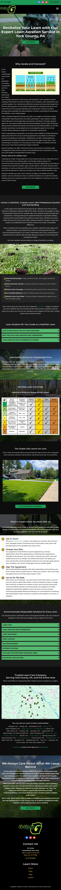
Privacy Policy (47, 886)
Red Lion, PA (51, 733)
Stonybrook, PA (24, 738)
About (30, 868)
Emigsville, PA (39, 729)
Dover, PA (47, 726)
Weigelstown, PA (52, 738)
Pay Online (55, 2)
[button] (3, 479)
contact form (18, 541)
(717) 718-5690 (5, 2)
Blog (30, 874)
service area (43, 747)
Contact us (41, 306)
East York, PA (27, 729)
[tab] (30, 331)
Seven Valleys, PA (11, 735)
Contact (30, 877)
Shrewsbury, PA (36, 735)
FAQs (30, 871)
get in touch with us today (21, 798)
